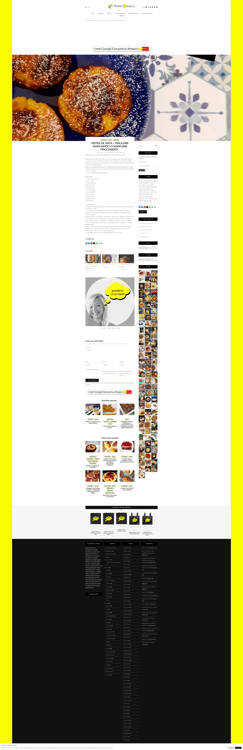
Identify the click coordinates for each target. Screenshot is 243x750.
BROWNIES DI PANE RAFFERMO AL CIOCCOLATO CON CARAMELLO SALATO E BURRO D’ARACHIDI (127, 425)
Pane (107, 641)
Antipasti (106, 421)
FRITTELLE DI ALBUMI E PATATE (110, 427)
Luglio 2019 (125, 703)
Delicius (107, 570)
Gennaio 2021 (126, 647)
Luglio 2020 (125, 667)
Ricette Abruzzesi (93, 461)
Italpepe (107, 577)
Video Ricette (108, 661)
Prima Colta (108, 586)
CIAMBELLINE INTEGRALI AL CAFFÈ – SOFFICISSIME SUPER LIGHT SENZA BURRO (93, 491)
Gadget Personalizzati (95, 530)
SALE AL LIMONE (145, 548)
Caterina (100, 13)
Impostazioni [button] (231, 747)
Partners (116, 139)
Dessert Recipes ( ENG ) (109, 548)
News (106, 557)
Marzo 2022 (125, 601)
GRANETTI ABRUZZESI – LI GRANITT (93, 466)
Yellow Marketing (143, 233)
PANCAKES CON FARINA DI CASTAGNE (110, 496)
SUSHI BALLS (145, 592)
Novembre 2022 (126, 574)
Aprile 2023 (125, 564)
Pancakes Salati (110, 638)
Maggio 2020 (126, 673)
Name (87, 362)
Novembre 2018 (126, 726)
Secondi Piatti (108, 658)
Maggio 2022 (126, 594)
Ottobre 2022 (126, 577)
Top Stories (93, 463)
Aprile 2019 (125, 713)
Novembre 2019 (126, 693)
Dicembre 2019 (126, 690)
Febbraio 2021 (126, 644)
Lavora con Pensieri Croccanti (145, 223)
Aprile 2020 (125, 677)
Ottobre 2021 (126, 617)
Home (92, 13)
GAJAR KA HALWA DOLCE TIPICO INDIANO (93, 266)
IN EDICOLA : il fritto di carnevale (113, 562)
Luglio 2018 (125, 740)
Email (104, 362)
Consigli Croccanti (147, 13)
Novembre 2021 (126, 614)
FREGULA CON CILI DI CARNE (148, 587)
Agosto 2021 (126, 624)
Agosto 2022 (126, 584)
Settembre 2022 (126, 581)
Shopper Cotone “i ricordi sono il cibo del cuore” (96, 533)
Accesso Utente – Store (144, 236)
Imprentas (108, 573)
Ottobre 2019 (126, 697)
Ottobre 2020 (126, 657)
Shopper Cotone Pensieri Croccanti (121, 530)
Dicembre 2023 (126, 551)
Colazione (104, 139)
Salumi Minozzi (109, 590)
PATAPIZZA (144, 578)
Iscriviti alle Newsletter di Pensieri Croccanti (148, 157)
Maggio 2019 (126, 710)
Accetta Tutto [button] (238, 747)
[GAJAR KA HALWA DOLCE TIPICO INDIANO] (93, 258)
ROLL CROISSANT (146, 604)
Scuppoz (107, 593)
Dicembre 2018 (126, 723)
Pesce (107, 645)
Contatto (121, 15)
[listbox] (121, 524)
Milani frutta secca (109, 580)
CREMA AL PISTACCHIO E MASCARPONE (92, 422)
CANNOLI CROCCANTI (146, 595)
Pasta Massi (108, 583)
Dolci (110, 139)
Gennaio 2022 (126, 607)
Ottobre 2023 (126, 557)
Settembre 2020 (126, 660)
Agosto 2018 (126, 736)
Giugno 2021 (126, 630)
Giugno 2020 (126, 670)
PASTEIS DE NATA (109, 264)
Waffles (107, 665)
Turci (110, 423)
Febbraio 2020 (126, 683)
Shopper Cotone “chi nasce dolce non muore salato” (108, 533)
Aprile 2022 (125, 597)
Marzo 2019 (125, 716)
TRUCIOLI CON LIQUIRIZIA (147, 618)
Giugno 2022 (126, 591)
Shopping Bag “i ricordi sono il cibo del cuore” (134, 533)
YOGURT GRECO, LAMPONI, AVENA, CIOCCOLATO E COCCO (127, 460)
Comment (87, 348)
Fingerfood (110, 419)
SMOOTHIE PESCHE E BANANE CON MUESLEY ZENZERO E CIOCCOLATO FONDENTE (110, 462)
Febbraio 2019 (126, 720)
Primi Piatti (93, 456)
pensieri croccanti (99, 152)
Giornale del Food (133, 13)
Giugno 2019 (126, 707)
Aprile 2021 (125, 637)
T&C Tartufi (108, 596)
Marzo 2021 (125, 640)
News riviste (108, 559)
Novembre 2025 (126, 548)
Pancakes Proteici (110, 635)
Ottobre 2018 (126, 730)
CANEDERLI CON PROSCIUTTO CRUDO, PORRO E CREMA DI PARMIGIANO (148, 560)
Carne (107, 609)
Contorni (107, 619)
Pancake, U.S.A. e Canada (125, 265)
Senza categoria (108, 671)
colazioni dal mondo (110, 553)
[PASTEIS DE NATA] (109, 258)
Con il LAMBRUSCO (110, 616)
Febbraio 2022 (126, 604)
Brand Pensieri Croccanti (95, 527)
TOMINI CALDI (145, 639)
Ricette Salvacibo (109, 655)
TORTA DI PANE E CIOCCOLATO (148, 581)
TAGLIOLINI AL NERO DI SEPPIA (148, 634)
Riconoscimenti (108, 668)
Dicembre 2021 (126, 610)
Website (121, 362)
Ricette (109, 13)
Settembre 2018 (126, 733)
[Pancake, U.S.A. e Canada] (126, 258)
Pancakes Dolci (110, 492)
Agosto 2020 (126, 663)
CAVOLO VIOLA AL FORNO (147, 642)
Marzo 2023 (125, 567)
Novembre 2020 (126, 654)
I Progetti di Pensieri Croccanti (146, 226)
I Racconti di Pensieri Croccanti (146, 230)
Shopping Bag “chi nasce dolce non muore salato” (147, 534)
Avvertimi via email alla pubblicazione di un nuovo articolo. (126, 373)
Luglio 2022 (125, 587)
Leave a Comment (119, 152)
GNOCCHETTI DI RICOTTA (147, 599)
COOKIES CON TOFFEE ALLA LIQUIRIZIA (127, 489)
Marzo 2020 (125, 680)
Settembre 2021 (126, 620)
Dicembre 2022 (126, 571)
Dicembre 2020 (126, 650)
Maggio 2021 (126, 634)
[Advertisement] (121, 33)
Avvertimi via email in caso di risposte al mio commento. (109, 372)
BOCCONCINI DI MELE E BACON (148, 612)
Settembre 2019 (126, 700)
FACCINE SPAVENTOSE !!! (147, 573)
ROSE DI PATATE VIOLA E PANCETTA (149, 607)
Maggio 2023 (126, 561)
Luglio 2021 (125, 627)
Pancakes (109, 490)
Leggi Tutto (142, 211)
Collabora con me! (119, 13)
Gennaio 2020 (126, 687)
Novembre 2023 (126, 554)
